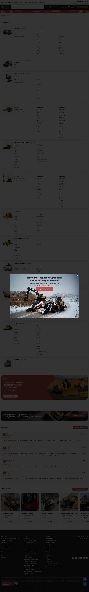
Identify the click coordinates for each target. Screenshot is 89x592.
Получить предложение (44, 289)
